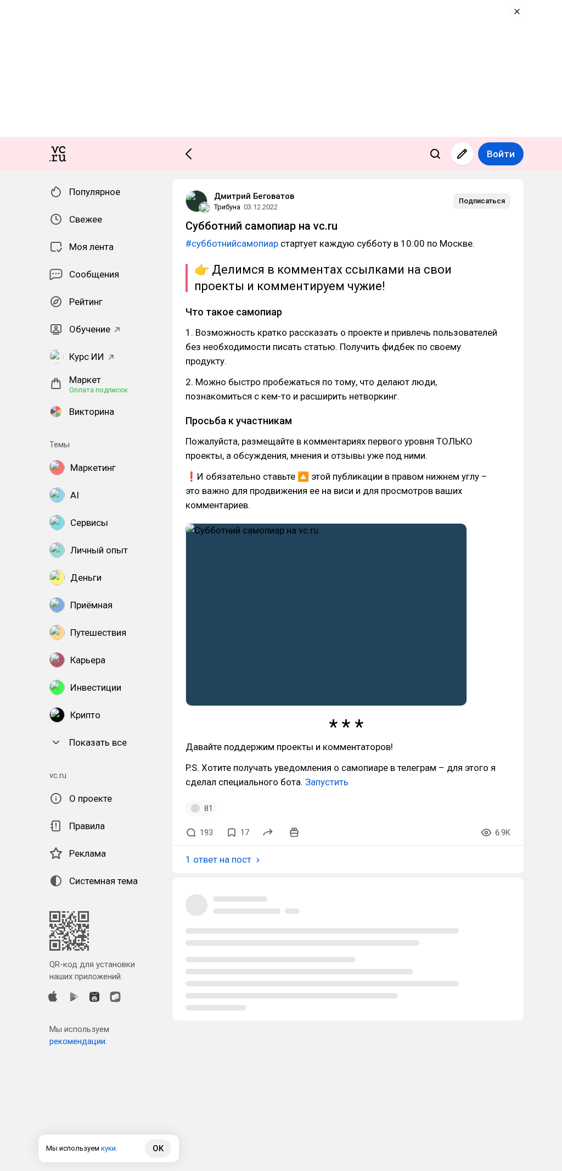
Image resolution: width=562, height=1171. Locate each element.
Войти (501, 153)
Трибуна (227, 207)
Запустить (327, 781)
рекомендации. (78, 1041)
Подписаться (482, 201)
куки (108, 1148)
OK (158, 1148)
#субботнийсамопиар (232, 243)
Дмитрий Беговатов (254, 196)
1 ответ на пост (218, 859)
